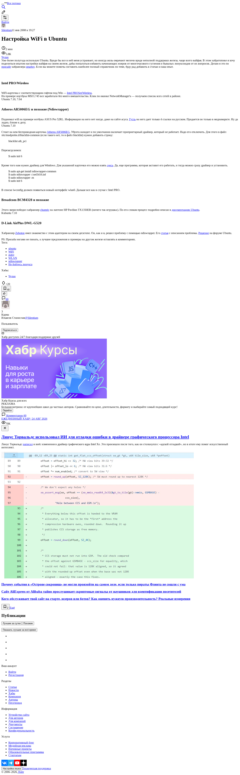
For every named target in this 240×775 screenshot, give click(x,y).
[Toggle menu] (2, 4)
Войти (12, 671)
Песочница (15, 702)
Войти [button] (5, 22)
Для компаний (17, 721)
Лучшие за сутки (12, 623)
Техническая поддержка (36, 768)
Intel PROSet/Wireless (79, 92)
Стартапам (14, 755)
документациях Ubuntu (185, 209)
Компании (14, 696)
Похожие (28, 623)
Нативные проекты (20, 748)
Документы (15, 724)
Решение (203, 233)
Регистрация (16, 675)
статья (164, 233)
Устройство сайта (18, 714)
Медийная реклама (19, 745)
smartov (30, 66)
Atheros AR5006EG (58, 131)
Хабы (11, 693)
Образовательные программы (26, 752)
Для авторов (15, 717)
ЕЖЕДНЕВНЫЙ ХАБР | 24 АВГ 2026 (24, 418)
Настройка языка (12, 768)
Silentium (6, 30)
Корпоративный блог (21, 742)
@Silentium (31, 317)
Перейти (7, 410)
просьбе (6, 66)
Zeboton (20, 233)
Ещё (12, 607)
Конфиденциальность (21, 730)
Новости (13, 690)
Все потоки (14, 3)
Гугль (132, 119)
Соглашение (15, 727)
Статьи (12, 687)
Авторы (13, 699)
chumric (44, 209)
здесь (110, 165)
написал (28, 444)
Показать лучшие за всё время (19, 630)
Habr (21, 771)
